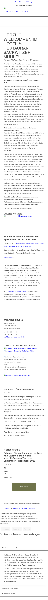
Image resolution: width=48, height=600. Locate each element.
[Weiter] (46, 21)
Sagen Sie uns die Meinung (23, 2)
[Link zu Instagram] (42, 506)
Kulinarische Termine (32, 243)
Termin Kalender (26, 246)
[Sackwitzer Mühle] (20, 11)
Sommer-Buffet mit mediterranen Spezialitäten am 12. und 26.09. (21, 238)
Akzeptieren (16, 529)
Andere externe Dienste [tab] (8, 594)
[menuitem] (23, 1)
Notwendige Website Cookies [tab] (10, 588)
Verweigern (5, 529)
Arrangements (20, 243)
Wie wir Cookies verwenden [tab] (10, 548)
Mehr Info (27, 529)
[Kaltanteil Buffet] (24, 223)
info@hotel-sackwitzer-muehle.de (14, 337)
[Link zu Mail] (39, 506)
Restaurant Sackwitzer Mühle (17, 292)
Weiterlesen (8, 257)
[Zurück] (2, 21)
